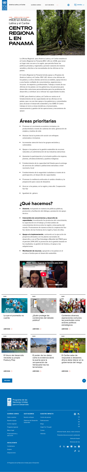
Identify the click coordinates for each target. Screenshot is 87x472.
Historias (42, 434)
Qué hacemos (49, 5)
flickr (71, 446)
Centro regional (11, 424)
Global (68, 5)
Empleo (9, 449)
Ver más (7, 380)
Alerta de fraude (75, 438)
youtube (68, 446)
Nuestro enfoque (29, 417)
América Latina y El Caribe (21, 17)
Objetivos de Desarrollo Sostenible (31, 421)
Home (10, 17)
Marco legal (10, 430)
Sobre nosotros (11, 417)
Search (72, 5)
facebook (60, 446)
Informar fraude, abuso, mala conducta (68, 432)
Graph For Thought (46, 427)
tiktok (75, 451)
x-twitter (64, 446)
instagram (79, 446)
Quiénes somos (36, 5)
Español (79, 5)
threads (79, 451)
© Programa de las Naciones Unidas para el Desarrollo (23, 463)
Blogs (42, 424)
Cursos (42, 430)
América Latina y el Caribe (17, 5)
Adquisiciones (11, 453)
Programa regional (12, 427)
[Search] (79, 420)
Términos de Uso (75, 442)
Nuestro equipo (11, 420)
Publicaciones (44, 420)
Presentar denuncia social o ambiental (68, 435)
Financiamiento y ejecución (12, 434)
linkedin (75, 446)
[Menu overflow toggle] (57, 5)
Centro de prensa (45, 417)
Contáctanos (11, 446)
